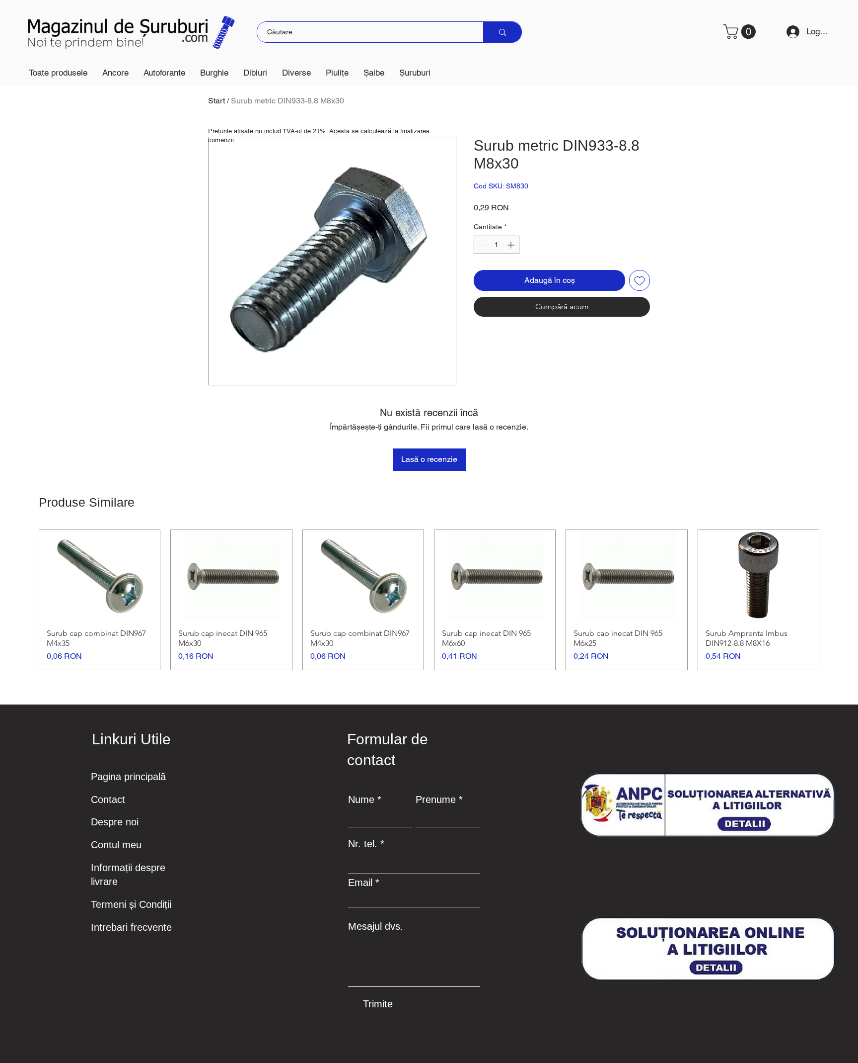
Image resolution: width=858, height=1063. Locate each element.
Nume (361, 799)
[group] (429, 600)
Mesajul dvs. (375, 926)
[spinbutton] (496, 245)
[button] (115, 73)
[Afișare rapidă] (99, 575)
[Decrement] (481, 245)
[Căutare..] (502, 32)
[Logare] (789, 31)
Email (360, 882)
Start (216, 100)
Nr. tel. (362, 844)
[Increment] (511, 245)
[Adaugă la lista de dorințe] (639, 280)
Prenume (436, 799)
